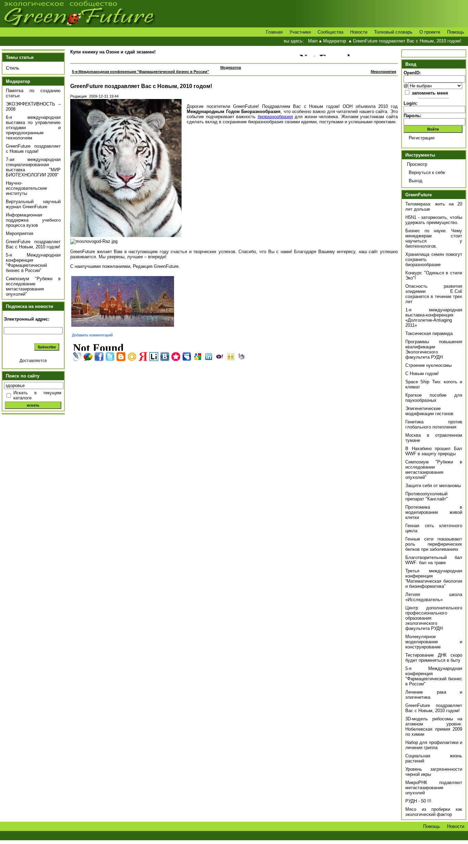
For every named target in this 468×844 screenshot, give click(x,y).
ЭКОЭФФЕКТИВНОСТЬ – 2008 (33, 106)
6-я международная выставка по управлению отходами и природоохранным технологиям (33, 127)
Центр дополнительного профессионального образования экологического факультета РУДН (433, 618)
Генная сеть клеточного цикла (433, 528)
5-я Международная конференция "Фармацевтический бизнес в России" (33, 262)
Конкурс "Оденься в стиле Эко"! (433, 275)
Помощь (455, 32)
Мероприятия (19, 233)
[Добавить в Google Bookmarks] (197, 356)
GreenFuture (418, 194)
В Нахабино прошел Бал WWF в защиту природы (433, 451)
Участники (300, 32)
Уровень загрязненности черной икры (433, 772)
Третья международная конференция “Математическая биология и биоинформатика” (433, 578)
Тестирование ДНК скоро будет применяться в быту (433, 658)
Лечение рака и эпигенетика (433, 695)
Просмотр (417, 164)
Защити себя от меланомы (433, 485)
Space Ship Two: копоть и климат (433, 384)
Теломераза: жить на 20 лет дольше (433, 206)
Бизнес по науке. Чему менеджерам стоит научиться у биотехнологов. (433, 238)
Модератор (334, 41)
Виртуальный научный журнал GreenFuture (33, 204)
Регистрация (421, 137)
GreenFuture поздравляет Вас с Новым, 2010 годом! (407, 41)
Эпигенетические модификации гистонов (429, 411)
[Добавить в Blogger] (120, 356)
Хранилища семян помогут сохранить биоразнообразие (433, 259)
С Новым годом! (422, 373)
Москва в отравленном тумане (433, 438)
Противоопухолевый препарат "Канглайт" (426, 496)
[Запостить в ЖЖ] (77, 356)
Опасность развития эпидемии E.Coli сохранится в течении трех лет (433, 294)
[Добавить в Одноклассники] (230, 356)
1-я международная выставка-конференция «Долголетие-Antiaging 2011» (433, 317)
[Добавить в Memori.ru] (175, 356)
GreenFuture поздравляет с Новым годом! (33, 149)
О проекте (429, 32)
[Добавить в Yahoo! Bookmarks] (219, 356)
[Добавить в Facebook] (99, 356)
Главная (274, 32)
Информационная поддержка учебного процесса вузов (33, 220)
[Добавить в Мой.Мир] (131, 356)
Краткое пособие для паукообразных (433, 398)
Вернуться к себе (427, 172)
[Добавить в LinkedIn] (208, 356)
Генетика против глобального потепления (433, 424)
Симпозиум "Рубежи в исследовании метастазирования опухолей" (33, 286)
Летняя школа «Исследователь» (433, 597)
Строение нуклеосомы (428, 365)
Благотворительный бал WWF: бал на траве (433, 560)
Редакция (78, 96)
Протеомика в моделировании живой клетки (433, 512)
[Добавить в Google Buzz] (88, 356)
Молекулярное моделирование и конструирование (433, 641)
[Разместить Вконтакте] (164, 356)
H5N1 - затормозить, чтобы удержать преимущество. (433, 220)
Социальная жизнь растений (433, 758)
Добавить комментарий (92, 335)
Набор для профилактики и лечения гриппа (433, 745)
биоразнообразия (275, 116)
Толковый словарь (393, 32)
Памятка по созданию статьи (33, 93)
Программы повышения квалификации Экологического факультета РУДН (433, 349)
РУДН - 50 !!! (418, 801)
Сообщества (330, 32)
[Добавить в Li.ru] (153, 356)
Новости (358, 32)
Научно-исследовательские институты (26, 188)
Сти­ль (12, 68)
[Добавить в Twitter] (109, 356)
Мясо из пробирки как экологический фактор (433, 812)
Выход (415, 180)
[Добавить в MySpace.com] (186, 356)
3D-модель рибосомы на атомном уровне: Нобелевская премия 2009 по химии (433, 726)
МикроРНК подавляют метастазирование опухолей (433, 787)
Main (313, 41)
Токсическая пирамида (429, 333)
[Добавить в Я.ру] (142, 356)
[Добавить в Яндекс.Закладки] (241, 356)
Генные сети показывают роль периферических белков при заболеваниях (433, 544)
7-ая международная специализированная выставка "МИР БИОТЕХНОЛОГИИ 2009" (33, 167)
